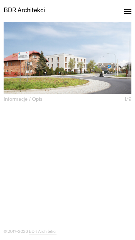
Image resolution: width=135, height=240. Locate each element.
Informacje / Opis (23, 99)
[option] (67, 58)
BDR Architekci (24, 10)
